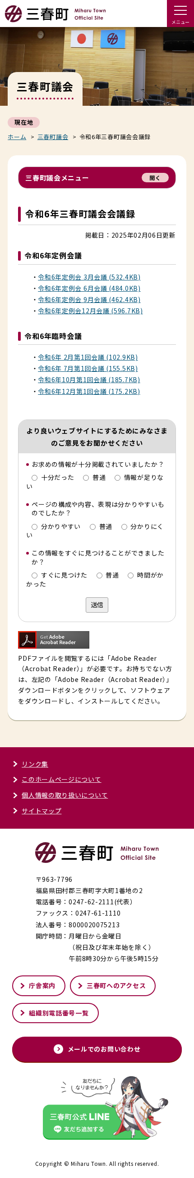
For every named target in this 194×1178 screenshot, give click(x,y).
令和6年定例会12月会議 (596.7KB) (90, 310)
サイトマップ (41, 810)
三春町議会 (53, 136)
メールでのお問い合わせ (104, 1048)
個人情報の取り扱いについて (65, 794)
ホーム (17, 136)
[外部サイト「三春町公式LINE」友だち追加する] (97, 1109)
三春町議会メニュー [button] (93, 177)
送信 (97, 604)
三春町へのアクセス (116, 985)
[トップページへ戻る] (55, 18)
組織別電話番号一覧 (58, 1012)
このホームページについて (61, 779)
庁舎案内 (42, 985)
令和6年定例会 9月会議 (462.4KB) (89, 299)
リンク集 (35, 763)
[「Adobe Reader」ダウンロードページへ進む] (53, 642)
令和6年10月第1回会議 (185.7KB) (89, 379)
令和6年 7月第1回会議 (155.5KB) (88, 368)
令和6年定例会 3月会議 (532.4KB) (89, 276)
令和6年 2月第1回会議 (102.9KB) (88, 356)
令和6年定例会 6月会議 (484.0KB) (89, 288)
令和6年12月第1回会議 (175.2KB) (89, 391)
